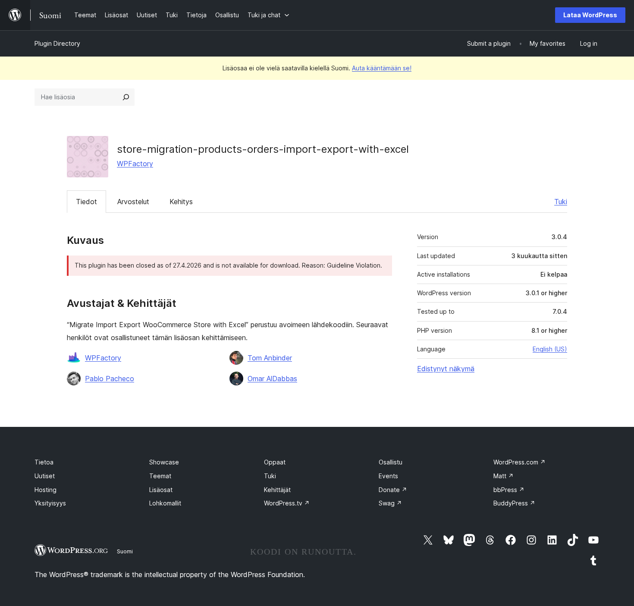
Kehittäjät (277, 489)
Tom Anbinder (270, 358)
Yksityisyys (50, 503)
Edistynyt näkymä (445, 368)
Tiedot (86, 201)
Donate (393, 489)
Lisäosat (161, 489)
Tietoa (44, 462)
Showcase (164, 462)
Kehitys (181, 201)
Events (388, 476)
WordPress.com (519, 462)
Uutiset (45, 476)
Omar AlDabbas (272, 378)
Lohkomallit (165, 503)
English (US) (550, 349)
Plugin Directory (57, 43)
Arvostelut (133, 201)
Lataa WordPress (590, 15)
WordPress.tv (287, 503)
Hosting (45, 489)
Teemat (160, 476)
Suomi (125, 551)
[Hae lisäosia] (126, 97)
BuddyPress (514, 503)
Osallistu (390, 462)
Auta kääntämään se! (381, 68)
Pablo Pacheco (109, 378)
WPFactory (135, 163)
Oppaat (275, 462)
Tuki (560, 201)
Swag (390, 503)
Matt (503, 476)
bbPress (508, 489)
